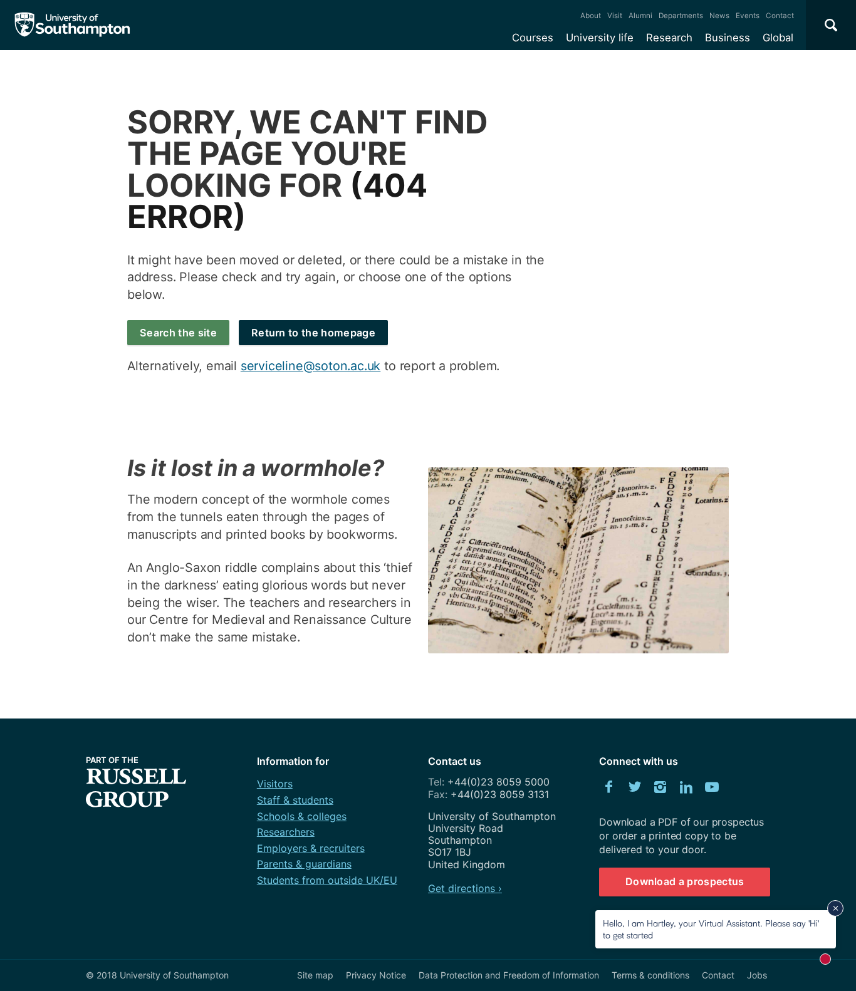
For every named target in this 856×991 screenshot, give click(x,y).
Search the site (178, 332)
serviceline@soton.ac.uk (310, 365)
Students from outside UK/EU (327, 880)
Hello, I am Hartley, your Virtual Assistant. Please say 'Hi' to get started (711, 929)
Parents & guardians (304, 864)
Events (747, 15)
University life (600, 37)
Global (778, 37)
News (719, 15)
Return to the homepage (313, 332)
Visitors (275, 783)
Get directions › (465, 888)
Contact (780, 15)
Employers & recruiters (311, 848)
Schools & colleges (302, 816)
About (590, 15)
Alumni (640, 15)
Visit (614, 15)
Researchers (286, 832)
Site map (315, 975)
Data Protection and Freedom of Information (509, 975)
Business (727, 37)
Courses (532, 37)
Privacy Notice (376, 975)
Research (669, 37)
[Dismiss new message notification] (835, 908)
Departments (681, 15)
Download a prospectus (684, 881)
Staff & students (295, 800)
